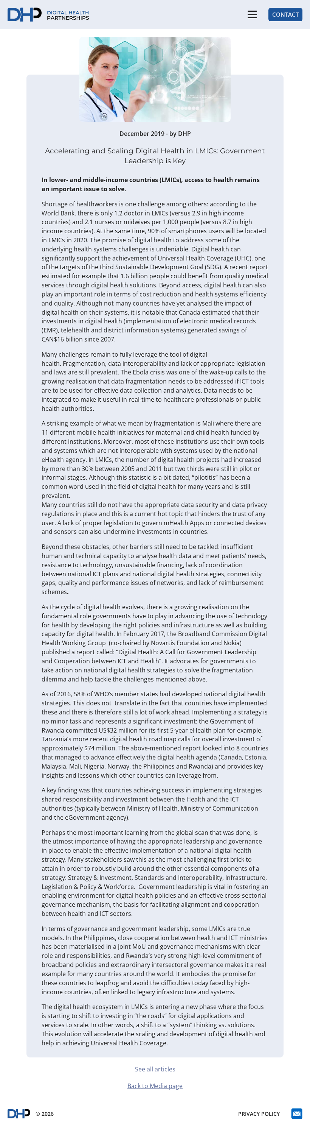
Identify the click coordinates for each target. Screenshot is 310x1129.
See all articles (155, 1069)
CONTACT (285, 14)
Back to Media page (155, 1086)
